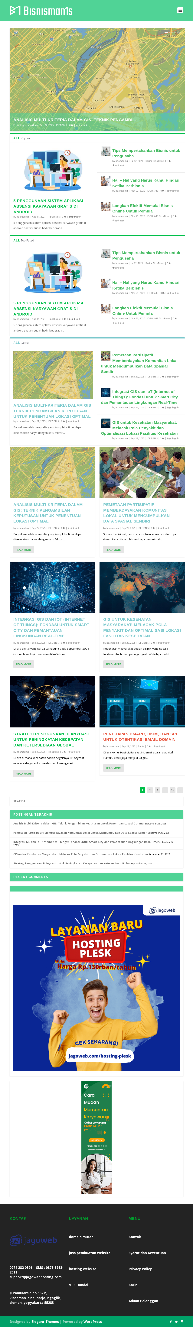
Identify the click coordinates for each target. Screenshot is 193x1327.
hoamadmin (31, 125)
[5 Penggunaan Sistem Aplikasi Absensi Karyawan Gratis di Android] (53, 170)
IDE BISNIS (61, 125)
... (165, 790)
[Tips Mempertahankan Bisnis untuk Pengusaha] (105, 151)
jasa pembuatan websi (89, 1253)
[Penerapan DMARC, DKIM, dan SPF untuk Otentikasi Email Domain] (142, 701)
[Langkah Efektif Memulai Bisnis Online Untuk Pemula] (105, 206)
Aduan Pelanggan (143, 1301)
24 (172, 790)
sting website (84, 1269)
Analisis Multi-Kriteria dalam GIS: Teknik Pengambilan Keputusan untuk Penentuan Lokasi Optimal (53, 411)
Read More (23, 550)
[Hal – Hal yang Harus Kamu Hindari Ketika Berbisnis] (105, 181)
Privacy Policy (140, 1269)
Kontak (135, 1237)
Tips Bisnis (54, 216)
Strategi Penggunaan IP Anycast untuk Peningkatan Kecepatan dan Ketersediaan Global (51, 739)
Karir (133, 1285)
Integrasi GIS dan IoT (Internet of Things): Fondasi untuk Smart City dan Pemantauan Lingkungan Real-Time (139, 397)
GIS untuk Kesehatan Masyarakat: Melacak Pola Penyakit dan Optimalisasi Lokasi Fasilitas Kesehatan (139, 428)
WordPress (92, 1321)
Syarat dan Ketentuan (147, 1253)
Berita (149, 161)
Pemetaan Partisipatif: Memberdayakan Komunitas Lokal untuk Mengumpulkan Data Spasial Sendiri (80, 832)
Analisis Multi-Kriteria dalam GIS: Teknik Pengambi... (74, 120)
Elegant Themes (45, 1321)
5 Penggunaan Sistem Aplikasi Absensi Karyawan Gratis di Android (48, 206)
